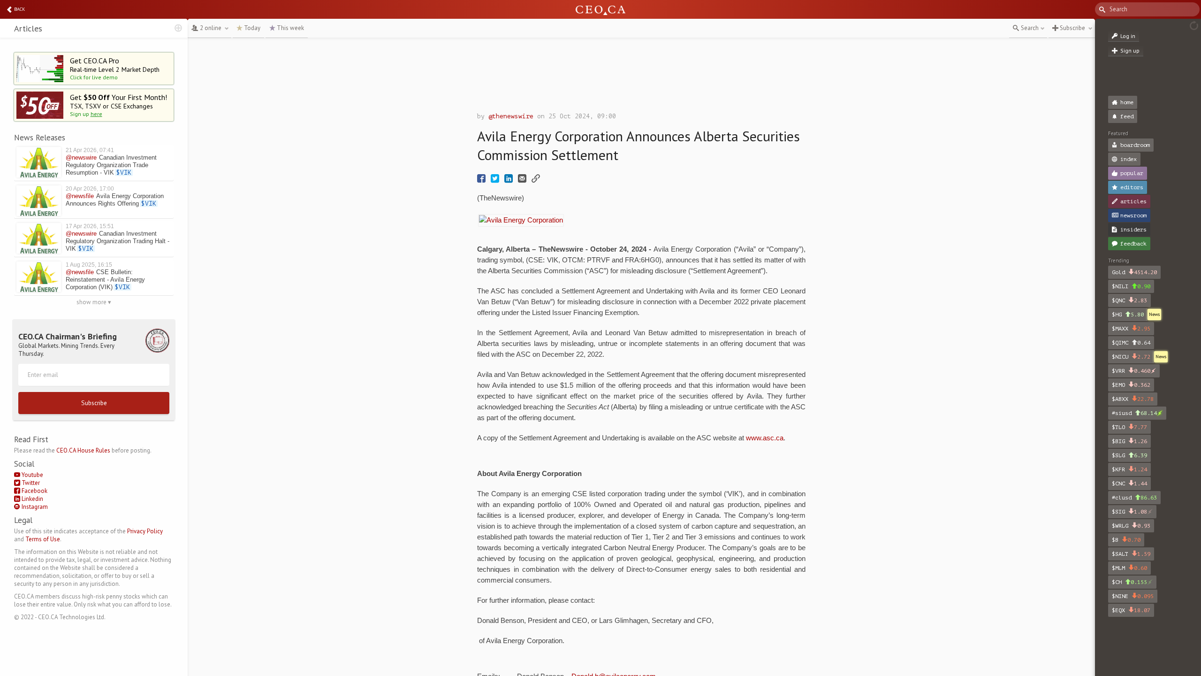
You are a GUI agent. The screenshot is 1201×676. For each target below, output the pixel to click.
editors (1131, 187)
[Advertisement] (641, 77)
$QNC (1129, 300)
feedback (1133, 243)
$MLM (1129, 568)
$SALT (1131, 554)
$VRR (1131, 371)
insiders (1133, 229)
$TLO (1129, 427)
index (1128, 159)
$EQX (1131, 610)
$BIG (1129, 441)
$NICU (1131, 356)
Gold (1134, 272)
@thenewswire (510, 116)
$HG (1128, 314)
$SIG (1129, 511)
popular (1131, 173)
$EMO (1131, 385)
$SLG (1129, 455)
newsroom (1133, 215)
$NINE (1133, 596)
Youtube (31, 475)
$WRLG (1131, 525)
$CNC (1129, 483)
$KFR (1129, 469)
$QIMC (1131, 342)
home (1126, 102)
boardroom (1135, 145)
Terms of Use (42, 539)
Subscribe (94, 403)
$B (1126, 540)
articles (1133, 201)
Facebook (33, 491)
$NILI (1131, 286)
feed (1126, 116)
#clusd (1134, 497)
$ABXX (1133, 399)
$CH (1129, 582)
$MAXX (1131, 328)
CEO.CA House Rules (83, 450)
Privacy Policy (145, 531)
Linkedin (31, 499)
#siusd (1134, 413)
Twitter (30, 483)
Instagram (34, 507)
